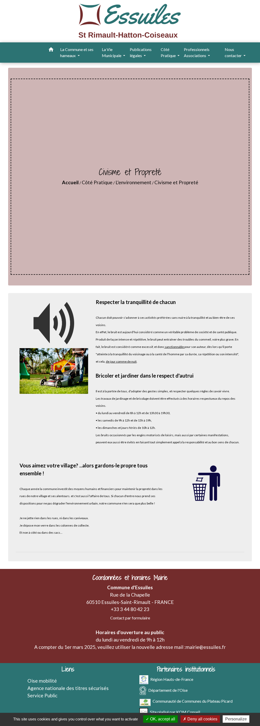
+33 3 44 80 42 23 (130, 609)
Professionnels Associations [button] (196, 52)
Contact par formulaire (130, 617)
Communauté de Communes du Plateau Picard (193, 701)
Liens (68, 669)
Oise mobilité (42, 681)
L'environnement (133, 182)
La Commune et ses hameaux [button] (76, 52)
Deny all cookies (201, 719)
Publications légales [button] (141, 52)
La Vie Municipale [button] (112, 52)
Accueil (70, 182)
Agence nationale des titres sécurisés (68, 688)
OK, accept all (162, 719)
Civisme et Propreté (176, 182)
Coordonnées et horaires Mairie (130, 577)
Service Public (42, 695)
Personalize (236, 719)
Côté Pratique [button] (168, 52)
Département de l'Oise (168, 690)
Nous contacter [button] (233, 52)
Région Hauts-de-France (171, 679)
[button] (51, 50)
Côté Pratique (97, 182)
